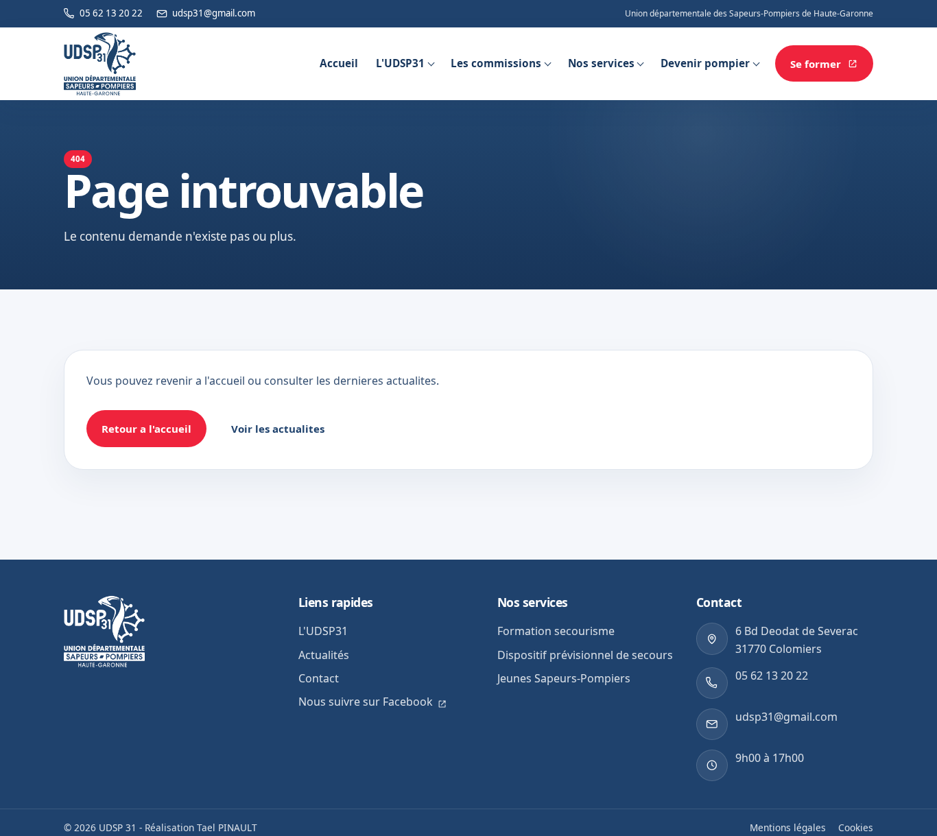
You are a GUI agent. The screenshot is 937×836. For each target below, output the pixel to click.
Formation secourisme (556, 630)
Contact (318, 678)
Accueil (339, 63)
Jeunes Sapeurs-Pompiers (563, 678)
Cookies (855, 827)
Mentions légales (788, 827)
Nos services (601, 63)
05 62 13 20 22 (771, 675)
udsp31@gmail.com (786, 716)
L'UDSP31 (400, 63)
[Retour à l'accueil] (100, 63)
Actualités (323, 654)
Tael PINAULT (227, 827)
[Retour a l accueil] (104, 631)
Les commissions (496, 63)
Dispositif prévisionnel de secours (585, 654)
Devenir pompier (705, 63)
